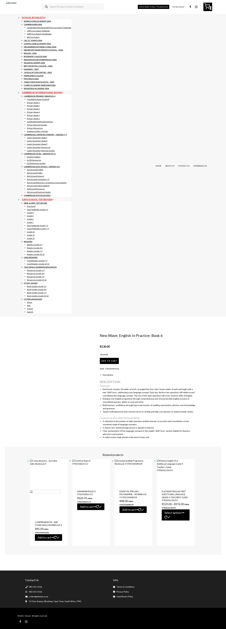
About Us (169, 166)
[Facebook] (190, 6)
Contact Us (183, 166)
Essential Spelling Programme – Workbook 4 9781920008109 (133, 494)
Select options (173, 512)
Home (158, 166)
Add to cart (109, 361)
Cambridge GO (200, 166)
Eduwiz (28, 616)
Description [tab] (108, 375)
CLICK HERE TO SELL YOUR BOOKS (153, 7)
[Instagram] (196, 6)
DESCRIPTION (110, 382)
